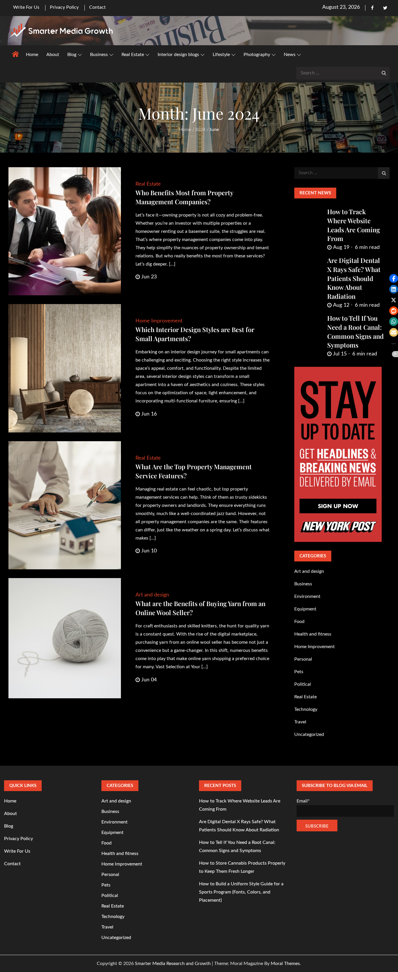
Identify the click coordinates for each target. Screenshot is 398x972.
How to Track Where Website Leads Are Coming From (353, 225)
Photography (257, 54)
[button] (393, 278)
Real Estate (132, 54)
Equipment (305, 609)
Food (299, 621)
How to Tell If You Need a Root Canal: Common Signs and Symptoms (355, 331)
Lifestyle (221, 54)
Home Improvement (158, 321)
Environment (307, 596)
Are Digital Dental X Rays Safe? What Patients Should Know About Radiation (354, 278)
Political (302, 684)
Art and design (152, 595)
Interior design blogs (178, 54)
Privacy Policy (64, 7)
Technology (305, 709)
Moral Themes (285, 963)
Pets (298, 671)
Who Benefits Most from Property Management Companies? (184, 197)
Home (32, 54)
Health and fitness (312, 634)
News (289, 54)
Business (99, 54)
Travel (300, 722)
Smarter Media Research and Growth (173, 963)
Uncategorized (309, 734)
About (52, 54)
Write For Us (26, 7)
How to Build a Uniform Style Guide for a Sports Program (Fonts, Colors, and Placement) (241, 892)
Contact (97, 7)
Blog (71, 54)
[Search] (384, 72)
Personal (303, 659)
